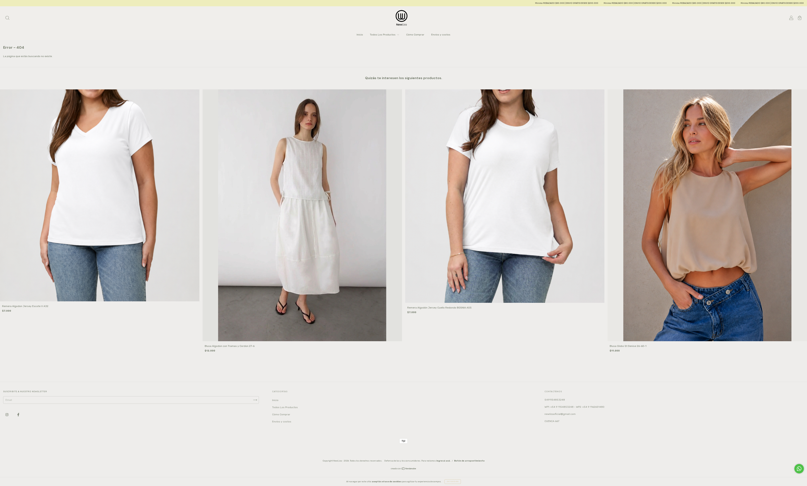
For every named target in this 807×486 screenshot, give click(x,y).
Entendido (453, 481)
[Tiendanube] (403, 469)
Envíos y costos (440, 34)
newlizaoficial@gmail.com (560, 414)
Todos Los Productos (383, 34)
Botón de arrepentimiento (469, 461)
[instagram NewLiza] (7, 414)
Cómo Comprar (415, 34)
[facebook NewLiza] (18, 414)
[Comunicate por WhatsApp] (799, 468)
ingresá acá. (443, 461)
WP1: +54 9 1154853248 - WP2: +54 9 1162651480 (574, 406)
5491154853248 (555, 399)
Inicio (360, 34)
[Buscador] (7, 18)
